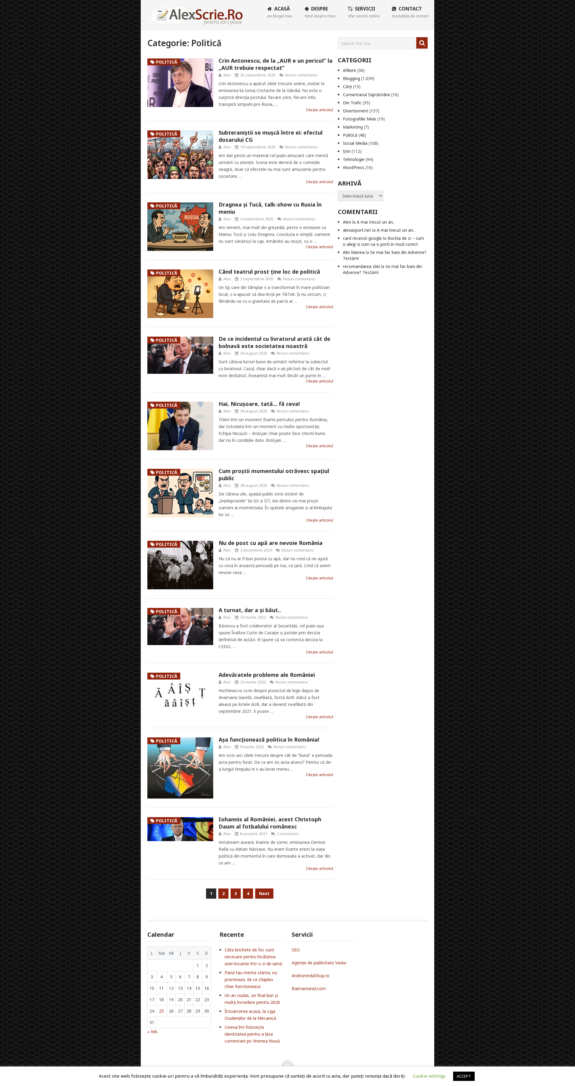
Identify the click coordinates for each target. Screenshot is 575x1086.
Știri (346, 151)
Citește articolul (319, 109)
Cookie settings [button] (429, 1076)
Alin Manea (353, 252)
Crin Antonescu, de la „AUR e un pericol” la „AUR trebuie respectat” (275, 64)
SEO (296, 950)
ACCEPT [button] (464, 1076)
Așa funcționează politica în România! (269, 739)
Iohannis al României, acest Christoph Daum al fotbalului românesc (270, 823)
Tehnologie (353, 159)
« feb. (152, 1031)
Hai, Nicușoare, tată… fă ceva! (259, 403)
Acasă (279, 12)
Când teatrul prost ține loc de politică (269, 271)
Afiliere (349, 70)
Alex (227, 75)
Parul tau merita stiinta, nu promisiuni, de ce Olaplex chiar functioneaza (251, 979)
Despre (320, 12)
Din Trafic (352, 103)
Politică (350, 135)
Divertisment (355, 111)
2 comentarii (288, 833)
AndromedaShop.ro (310, 975)
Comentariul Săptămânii (366, 94)
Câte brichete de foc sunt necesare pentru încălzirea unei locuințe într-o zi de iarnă (253, 956)
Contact (410, 12)
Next (264, 893)
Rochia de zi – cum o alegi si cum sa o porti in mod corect (383, 241)
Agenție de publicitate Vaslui (319, 962)
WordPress (353, 167)
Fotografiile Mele (359, 119)
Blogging (351, 78)
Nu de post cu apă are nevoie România (271, 542)
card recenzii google (362, 238)
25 (161, 1011)
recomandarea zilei (361, 266)
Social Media (355, 143)
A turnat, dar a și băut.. (250, 610)
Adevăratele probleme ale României (267, 674)
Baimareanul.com (309, 988)
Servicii (363, 12)
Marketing (353, 127)
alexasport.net (357, 230)
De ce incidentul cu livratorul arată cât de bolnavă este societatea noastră (274, 342)
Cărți (347, 86)
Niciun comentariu (301, 75)
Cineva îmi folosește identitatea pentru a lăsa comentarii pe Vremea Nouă (252, 1034)
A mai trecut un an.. (376, 222)
